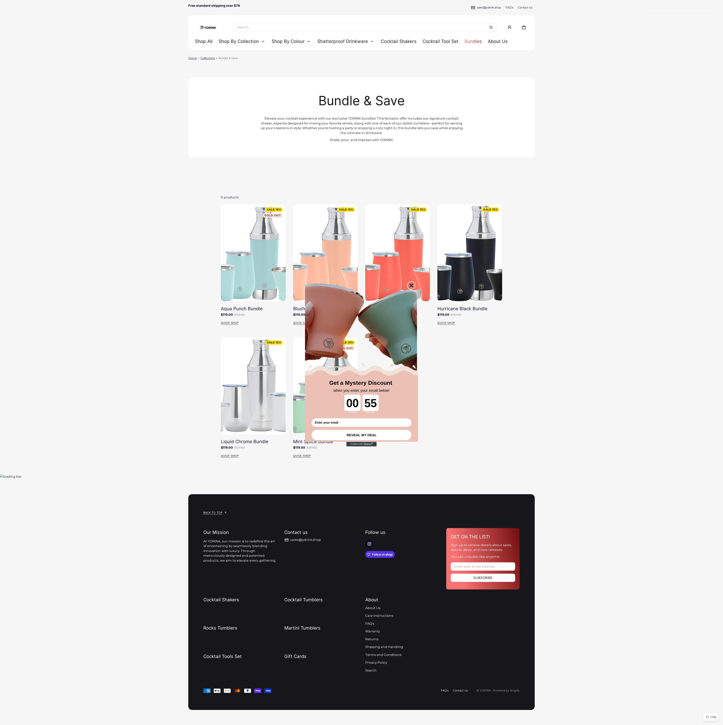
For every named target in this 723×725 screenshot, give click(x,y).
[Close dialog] (411, 285)
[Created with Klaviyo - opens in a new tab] (361, 444)
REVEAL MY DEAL (362, 435)
